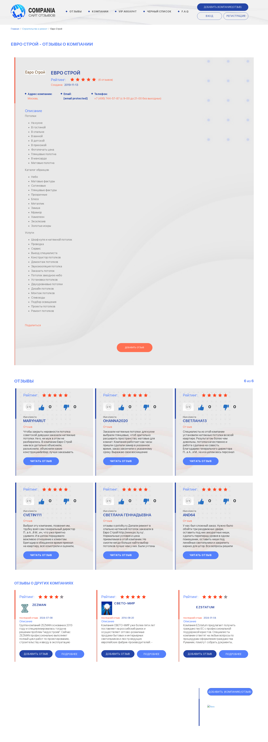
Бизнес (60, 706)
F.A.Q (185, 11)
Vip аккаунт (128, 11)
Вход (209, 16)
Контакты (62, 724)
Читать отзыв (41, 461)
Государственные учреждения (120, 698)
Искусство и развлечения (118, 710)
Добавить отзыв (134, 347)
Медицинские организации (173, 714)
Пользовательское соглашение (95, 724)
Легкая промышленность (173, 702)
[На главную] (33, 11)
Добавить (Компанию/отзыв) (223, 7)
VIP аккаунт (27, 705)
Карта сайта (28, 725)
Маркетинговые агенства (173, 710)
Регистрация (236, 16)
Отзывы (75, 11)
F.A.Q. (20, 719)
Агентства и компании (69, 698)
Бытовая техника (66, 714)
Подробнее (70, 654)
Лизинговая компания (171, 706)
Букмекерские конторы (69, 710)
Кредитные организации (173, 698)
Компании (100, 11)
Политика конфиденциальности (143, 724)
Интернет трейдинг (114, 702)
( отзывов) (105, 79)
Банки (59, 702)
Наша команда (181, 724)
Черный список (159, 11)
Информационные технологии (120, 706)
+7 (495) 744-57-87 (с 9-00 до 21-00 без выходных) (127, 98)
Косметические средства (118, 714)
